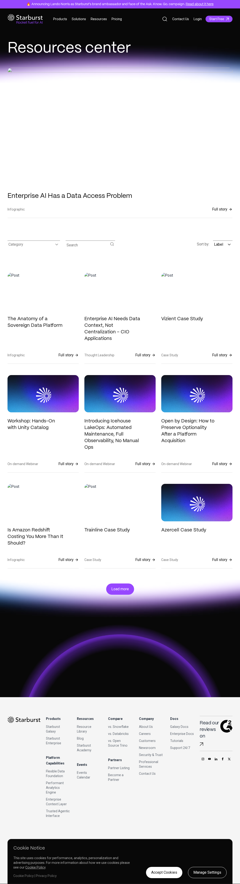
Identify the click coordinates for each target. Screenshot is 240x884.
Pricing (117, 19)
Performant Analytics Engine (55, 787)
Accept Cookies (164, 872)
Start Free (216, 19)
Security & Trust (151, 755)
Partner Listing (119, 768)
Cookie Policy (35, 867)
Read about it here (200, 4)
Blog (80, 738)
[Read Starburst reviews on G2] (201, 744)
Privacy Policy (46, 876)
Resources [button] (99, 19)
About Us (146, 727)
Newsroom (147, 748)
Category (15, 244)
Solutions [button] (79, 19)
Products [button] (60, 19)
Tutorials (176, 741)
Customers (147, 741)
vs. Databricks (118, 734)
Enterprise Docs (182, 734)
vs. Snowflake (118, 727)
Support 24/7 (180, 748)
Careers (145, 734)
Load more (120, 589)
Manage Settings (207, 872)
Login (198, 19)
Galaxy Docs (179, 727)
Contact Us (180, 19)
